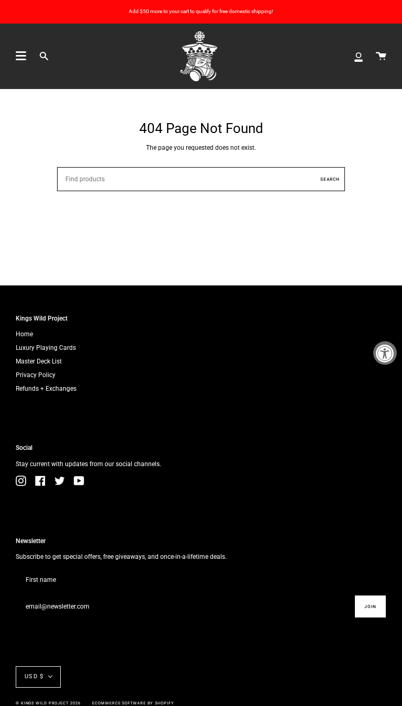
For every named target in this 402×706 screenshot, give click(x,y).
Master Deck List (39, 361)
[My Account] (358, 56)
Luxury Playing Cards (46, 347)
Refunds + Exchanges (46, 388)
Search (330, 179)
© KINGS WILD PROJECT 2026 (48, 703)
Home (24, 334)
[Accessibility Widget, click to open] (385, 353)
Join (370, 606)
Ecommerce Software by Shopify (133, 703)
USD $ (34, 676)
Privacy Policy (35, 375)
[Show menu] (21, 56)
